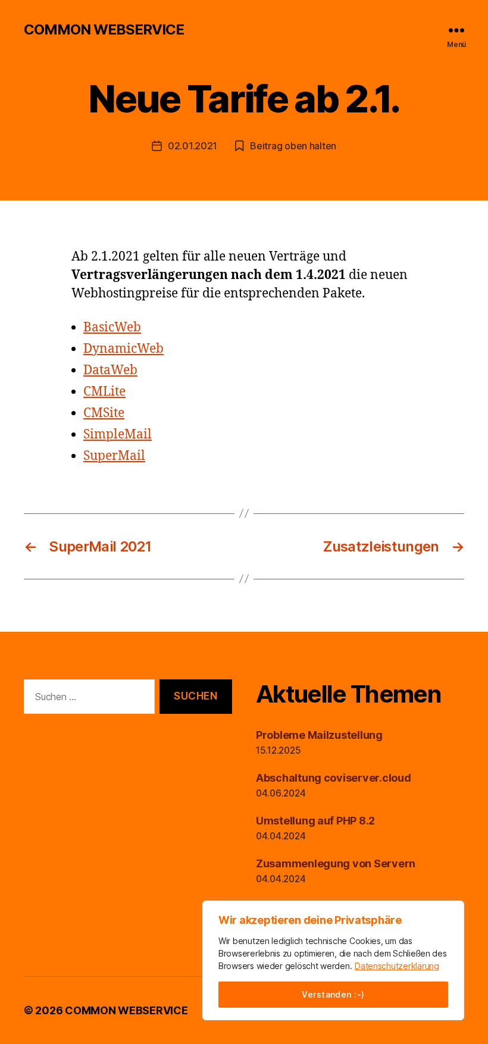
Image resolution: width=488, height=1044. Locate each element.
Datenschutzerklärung (397, 966)
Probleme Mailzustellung (319, 735)
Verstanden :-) (333, 994)
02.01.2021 (192, 146)
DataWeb (110, 370)
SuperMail (114, 456)
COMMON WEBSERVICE (104, 30)
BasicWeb (112, 327)
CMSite (103, 413)
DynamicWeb (123, 349)
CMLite (104, 392)
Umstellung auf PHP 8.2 (315, 820)
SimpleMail (117, 435)
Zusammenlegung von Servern (335, 863)
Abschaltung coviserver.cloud (333, 778)
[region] (333, 960)
